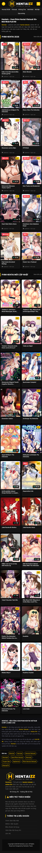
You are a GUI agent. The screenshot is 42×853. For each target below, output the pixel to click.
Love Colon (26, 709)
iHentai (11, 753)
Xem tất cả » (38, 36)
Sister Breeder (27, 72)
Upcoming (21, 13)
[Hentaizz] (21, 4)
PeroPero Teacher (28, 672)
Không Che (22, 9)
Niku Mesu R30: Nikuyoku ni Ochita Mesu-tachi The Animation (31, 601)
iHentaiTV (5, 765)
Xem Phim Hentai (17, 757)
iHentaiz (28, 757)
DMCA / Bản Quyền (11, 824)
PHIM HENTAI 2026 (10, 37)
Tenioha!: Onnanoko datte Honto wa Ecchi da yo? (9, 347)
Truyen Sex (6, 761)
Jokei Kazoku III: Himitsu (9, 527)
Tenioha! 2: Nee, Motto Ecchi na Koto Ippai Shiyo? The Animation (31, 311)
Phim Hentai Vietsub (29, 761)
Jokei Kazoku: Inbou (29, 527)
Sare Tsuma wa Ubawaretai (31, 186)
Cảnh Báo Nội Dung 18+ (13, 830)
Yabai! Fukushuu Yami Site (10, 600)
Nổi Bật (37, 9)
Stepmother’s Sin (28, 491)
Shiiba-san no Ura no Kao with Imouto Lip (9, 564)
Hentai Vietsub (30, 753)
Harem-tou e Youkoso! (30, 262)
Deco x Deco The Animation (31, 110)
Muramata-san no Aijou (9, 148)
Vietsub (14, 9)
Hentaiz (19, 753)
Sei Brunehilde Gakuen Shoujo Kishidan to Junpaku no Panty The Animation (10, 493)
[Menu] (3, 4)
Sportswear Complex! (29, 382)
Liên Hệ (8, 833)
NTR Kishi (26, 148)
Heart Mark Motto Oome (9, 224)
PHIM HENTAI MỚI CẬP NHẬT (15, 274)
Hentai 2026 (6, 9)
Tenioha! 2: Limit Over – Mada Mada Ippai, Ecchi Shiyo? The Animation (9, 311)
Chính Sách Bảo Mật (12, 820)
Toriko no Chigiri (28, 346)
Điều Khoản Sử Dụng (12, 827)
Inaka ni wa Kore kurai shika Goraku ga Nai (10, 72)
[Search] (38, 4)
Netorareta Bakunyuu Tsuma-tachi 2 (8, 187)
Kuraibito (25, 636)
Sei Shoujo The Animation (30, 418)
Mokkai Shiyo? (6, 672)
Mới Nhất (30, 9)
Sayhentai (16, 761)
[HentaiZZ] (21, 776)
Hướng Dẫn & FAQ (26, 792)
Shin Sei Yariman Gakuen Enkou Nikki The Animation (31, 564)
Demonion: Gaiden (7, 418)
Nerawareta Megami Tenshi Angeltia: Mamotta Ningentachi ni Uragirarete (10, 384)
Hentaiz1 (5, 757)
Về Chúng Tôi (14, 792)
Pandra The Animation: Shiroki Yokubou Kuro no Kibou (9, 638)
